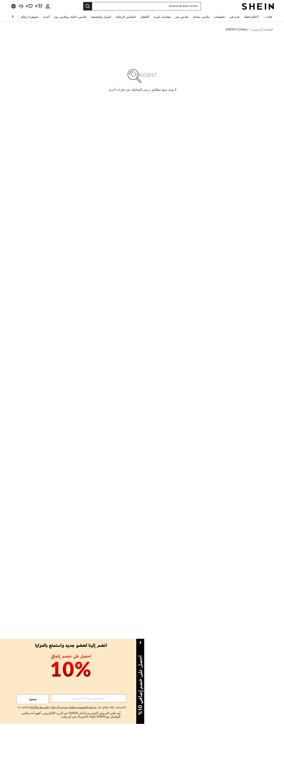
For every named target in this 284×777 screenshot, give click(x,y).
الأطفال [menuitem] (144, 16)
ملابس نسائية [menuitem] (201, 16)
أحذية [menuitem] (46, 16)
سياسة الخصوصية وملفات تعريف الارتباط (73, 707)
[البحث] (87, 6)
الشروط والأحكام (39, 707)
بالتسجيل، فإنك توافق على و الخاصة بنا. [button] (71, 707)
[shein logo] (258, 6)
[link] (39, 6)
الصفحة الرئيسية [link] (262, 29)
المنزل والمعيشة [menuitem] (101, 16)
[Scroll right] (12, 16)
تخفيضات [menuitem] (219, 16)
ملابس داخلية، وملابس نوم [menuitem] (70, 16)
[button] (21, 6)
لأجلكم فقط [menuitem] (251, 16)
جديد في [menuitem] (234, 16)
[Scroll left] (18, 16)
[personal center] (47, 6)
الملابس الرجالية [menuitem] (126, 16)
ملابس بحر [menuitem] (181, 16)
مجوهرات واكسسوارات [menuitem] (24, 16)
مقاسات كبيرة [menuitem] (162, 16)
